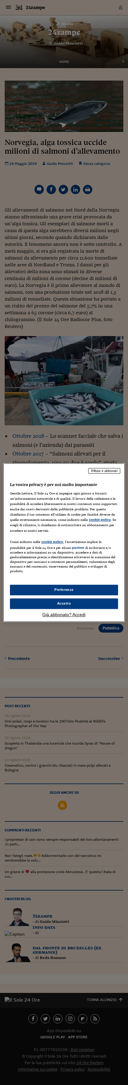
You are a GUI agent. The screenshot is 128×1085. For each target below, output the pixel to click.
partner (78, 548)
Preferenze (64, 590)
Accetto (64, 603)
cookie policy (100, 520)
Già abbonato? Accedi (63, 614)
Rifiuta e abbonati (104, 471)
